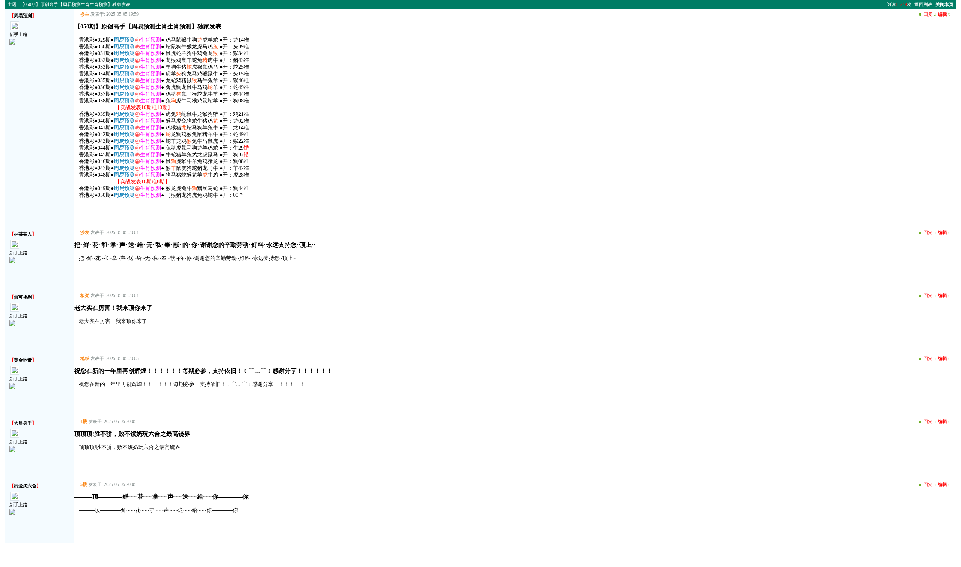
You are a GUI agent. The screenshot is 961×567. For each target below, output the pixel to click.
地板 (84, 358)
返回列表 (923, 4)
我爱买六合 (25, 486)
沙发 (84, 232)
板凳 (84, 295)
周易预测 (23, 15)
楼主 (84, 14)
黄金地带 (23, 360)
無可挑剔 (23, 297)
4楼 (83, 421)
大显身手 (23, 423)
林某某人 (23, 234)
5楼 (83, 484)
